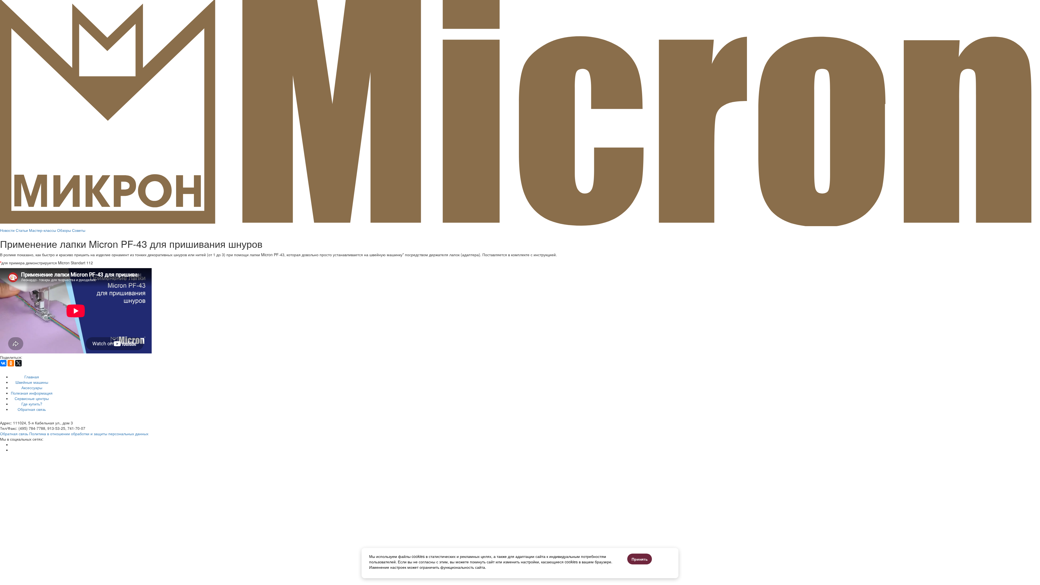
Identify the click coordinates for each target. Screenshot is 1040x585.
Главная (31, 376)
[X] (18, 363)
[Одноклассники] (11, 363)
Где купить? (31, 404)
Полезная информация (32, 393)
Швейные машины (31, 382)
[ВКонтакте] (3, 363)
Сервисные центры (32, 398)
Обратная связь (32, 409)
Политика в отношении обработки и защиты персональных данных (88, 433)
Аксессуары (31, 387)
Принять (640, 559)
